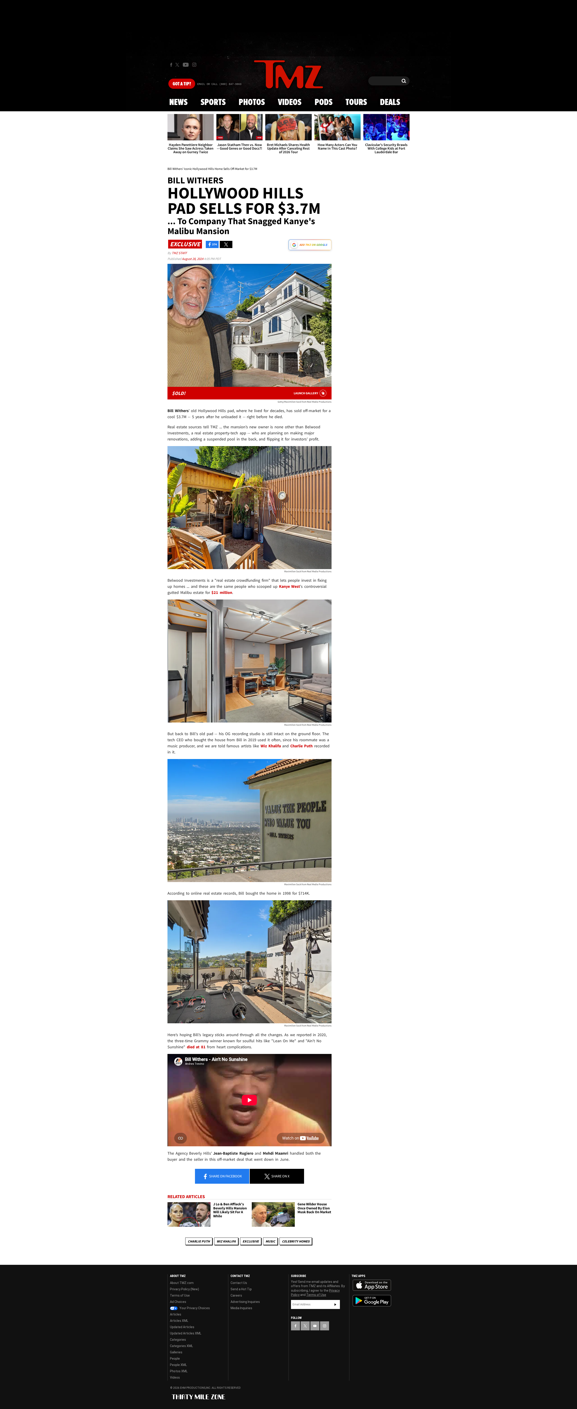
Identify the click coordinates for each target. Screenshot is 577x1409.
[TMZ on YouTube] (314, 1325)
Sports (213, 102)
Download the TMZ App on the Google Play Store (372, 1300)
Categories (178, 1339)
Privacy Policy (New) (184, 1289)
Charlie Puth (199, 1241)
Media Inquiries (241, 1308)
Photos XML (179, 1371)
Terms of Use (180, 1295)
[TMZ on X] (178, 64)
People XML (178, 1365)
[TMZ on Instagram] (194, 64)
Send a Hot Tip (241, 1289)
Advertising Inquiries (245, 1302)
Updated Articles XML (185, 1333)
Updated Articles (182, 1327)
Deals (390, 102)
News (178, 102)
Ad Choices (178, 1302)
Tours (356, 102)
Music (270, 1241)
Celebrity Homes (295, 1241)
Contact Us (239, 1283)
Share (225, 1176)
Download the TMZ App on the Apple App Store (372, 1285)
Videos (289, 102)
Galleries (176, 1352)
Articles (175, 1314)
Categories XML (181, 1346)
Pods (323, 102)
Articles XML (179, 1320)
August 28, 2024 (193, 259)
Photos (252, 102)
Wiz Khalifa (226, 1241)
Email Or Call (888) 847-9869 (219, 84)
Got (182, 84)
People (175, 1358)
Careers (236, 1295)
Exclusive (251, 1241)
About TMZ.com (182, 1283)
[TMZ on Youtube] (185, 64)
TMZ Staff (179, 253)
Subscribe (335, 1304)
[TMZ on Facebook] (171, 64)
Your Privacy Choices (194, 1308)
